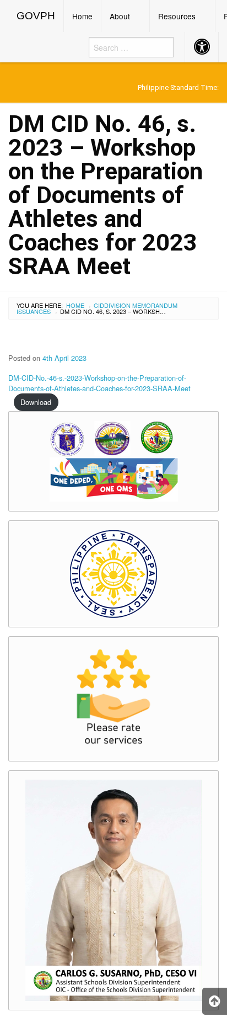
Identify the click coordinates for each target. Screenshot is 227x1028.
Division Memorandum (140, 305)
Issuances (34, 311)
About (120, 16)
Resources (177, 16)
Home (82, 16)
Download (35, 402)
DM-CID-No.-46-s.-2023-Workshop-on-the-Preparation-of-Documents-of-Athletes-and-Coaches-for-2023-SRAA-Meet (99, 382)
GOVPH (36, 16)
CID (99, 305)
